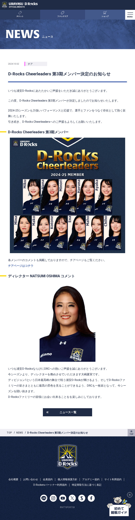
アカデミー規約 (90, 479)
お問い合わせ (30, 479)
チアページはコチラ (20, 265)
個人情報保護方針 (67, 479)
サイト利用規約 (113, 479)
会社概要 (13, 479)
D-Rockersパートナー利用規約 (50, 484)
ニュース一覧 (68, 412)
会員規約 (48, 479)
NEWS (19, 432)
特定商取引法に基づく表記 (86, 484)
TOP (9, 432)
